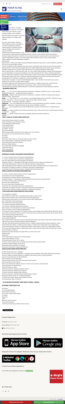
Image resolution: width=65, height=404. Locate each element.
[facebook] (3, 4)
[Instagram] (8, 391)
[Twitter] (6, 391)
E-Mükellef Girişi (4, 21)
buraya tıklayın (29, 370)
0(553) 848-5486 (14, 325)
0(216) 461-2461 (47, 3)
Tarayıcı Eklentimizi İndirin (4, 27)
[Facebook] (3, 391)
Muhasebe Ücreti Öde (4, 16)
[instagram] (10, 4)
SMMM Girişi (58, 4)
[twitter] (6, 4)
